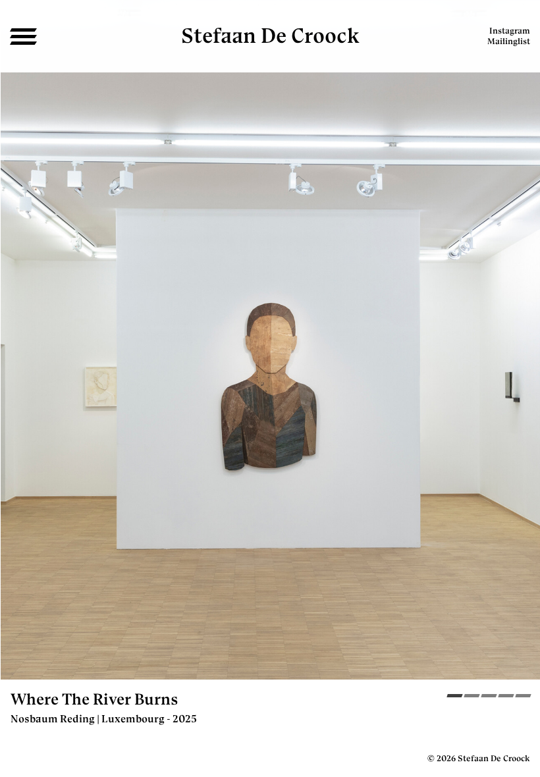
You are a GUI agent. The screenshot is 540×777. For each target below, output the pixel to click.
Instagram (509, 31)
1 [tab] (454, 697)
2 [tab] (472, 697)
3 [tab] (489, 697)
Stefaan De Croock (270, 35)
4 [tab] (506, 697)
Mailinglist (508, 41)
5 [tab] (523, 697)
